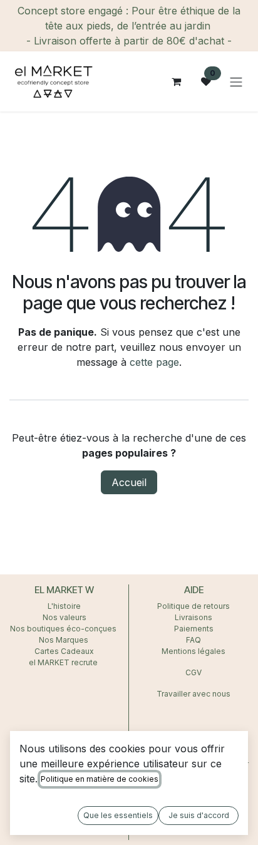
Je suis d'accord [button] (198, 815)
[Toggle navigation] (236, 81)
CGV (193, 672)
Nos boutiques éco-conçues (63, 628)
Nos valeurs (64, 617)
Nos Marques (64, 640)
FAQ (193, 640)
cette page (154, 362)
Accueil (129, 482)
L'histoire (64, 606)
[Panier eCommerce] (175, 81)
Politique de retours (193, 606)
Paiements (194, 628)
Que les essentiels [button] (118, 815)
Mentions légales (193, 651)
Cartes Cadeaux (64, 651)
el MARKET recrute (64, 662)
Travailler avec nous (193, 693)
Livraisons (193, 617)
